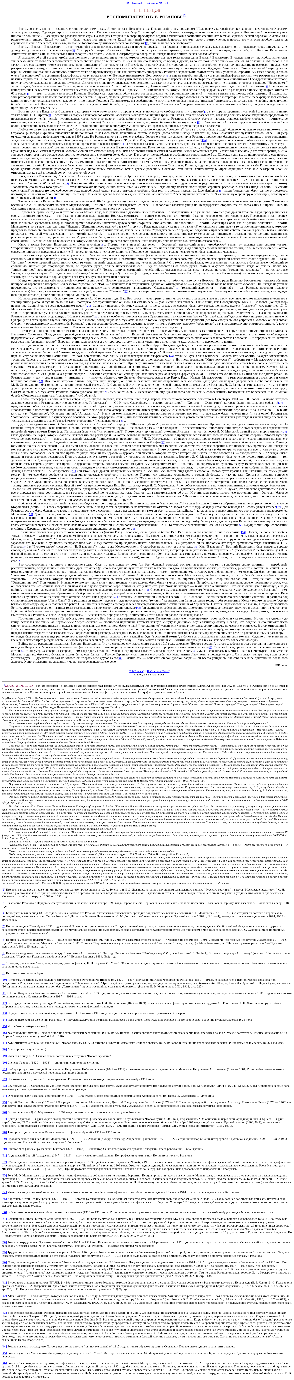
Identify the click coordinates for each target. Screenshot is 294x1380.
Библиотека (152, 3)
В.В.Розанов (134, 3)
